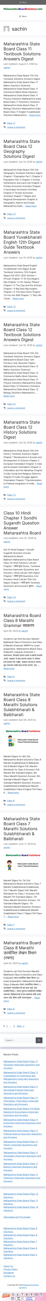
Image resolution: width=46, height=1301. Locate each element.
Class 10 (11, 597)
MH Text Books (19, 1299)
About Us (8, 1266)
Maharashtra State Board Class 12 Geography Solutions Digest (22, 149)
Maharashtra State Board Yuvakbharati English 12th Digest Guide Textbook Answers (23, 242)
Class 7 (11, 924)
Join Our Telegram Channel (29, 1299)
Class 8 (11, 676)
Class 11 (11, 123)
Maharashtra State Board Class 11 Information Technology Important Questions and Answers (21, 1101)
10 (36, 1294)
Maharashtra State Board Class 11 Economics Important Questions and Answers (22, 1123)
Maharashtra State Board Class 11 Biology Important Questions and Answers (21, 1167)
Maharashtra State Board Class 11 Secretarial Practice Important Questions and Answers (21, 1090)
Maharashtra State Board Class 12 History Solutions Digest (22, 430)
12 (12, 1298)
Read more (35, 115)
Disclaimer (9, 1272)
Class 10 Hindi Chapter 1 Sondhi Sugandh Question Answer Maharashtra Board (22, 522)
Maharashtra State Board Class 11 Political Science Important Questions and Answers (23, 1134)
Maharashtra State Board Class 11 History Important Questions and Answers (21, 1145)
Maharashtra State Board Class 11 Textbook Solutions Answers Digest (22, 51)
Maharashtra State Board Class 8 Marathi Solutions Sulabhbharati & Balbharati (22, 704)
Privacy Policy (11, 1269)
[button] (23, 1297)
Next (21, 1026)
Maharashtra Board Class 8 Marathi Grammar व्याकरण (22, 620)
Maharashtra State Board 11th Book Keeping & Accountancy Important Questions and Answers (22, 1112)
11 (41, 1294)
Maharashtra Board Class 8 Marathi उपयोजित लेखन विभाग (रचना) (22, 950)
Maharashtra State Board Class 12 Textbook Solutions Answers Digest (22, 332)
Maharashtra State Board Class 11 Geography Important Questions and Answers (22, 1156)
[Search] (39, 1040)
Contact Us (9, 1276)
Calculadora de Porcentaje (17, 1217)
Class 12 (11, 214)
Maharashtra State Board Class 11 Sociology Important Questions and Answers (22, 1064)
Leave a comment (16, 127)
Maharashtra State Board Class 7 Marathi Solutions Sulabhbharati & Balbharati (22, 828)
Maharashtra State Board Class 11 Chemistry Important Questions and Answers (22, 1178)
